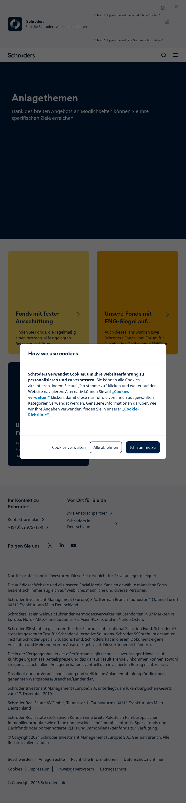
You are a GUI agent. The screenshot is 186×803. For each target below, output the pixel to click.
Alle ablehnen (105, 447)
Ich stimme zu (143, 447)
